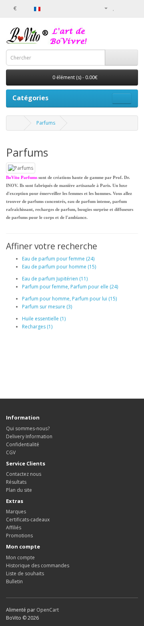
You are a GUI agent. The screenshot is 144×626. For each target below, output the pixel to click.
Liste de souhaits (25, 573)
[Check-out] (132, 7)
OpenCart (47, 609)
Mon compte (20, 557)
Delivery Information (29, 436)
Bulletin (14, 581)
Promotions (19, 535)
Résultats (16, 482)
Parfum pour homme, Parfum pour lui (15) (69, 298)
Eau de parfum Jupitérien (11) (55, 278)
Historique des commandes (37, 565)
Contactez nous (23, 474)
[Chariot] (122, 7)
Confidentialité (22, 444)
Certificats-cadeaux (28, 519)
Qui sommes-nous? (28, 428)
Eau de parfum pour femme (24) (58, 258)
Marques (16, 511)
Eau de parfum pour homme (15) (59, 266)
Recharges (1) (37, 326)
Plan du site (19, 490)
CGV (11, 452)
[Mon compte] (103, 7)
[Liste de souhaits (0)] (114, 7)
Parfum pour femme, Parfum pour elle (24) (70, 286)
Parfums (45, 122)
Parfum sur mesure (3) (47, 306)
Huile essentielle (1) (44, 318)
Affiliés (13, 527)
